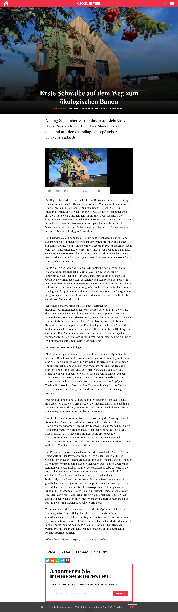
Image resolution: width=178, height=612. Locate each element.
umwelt (52, 552)
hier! (109, 607)
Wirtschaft (60, 109)
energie (66, 552)
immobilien (82, 552)
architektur (101, 552)
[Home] (6, 3)
